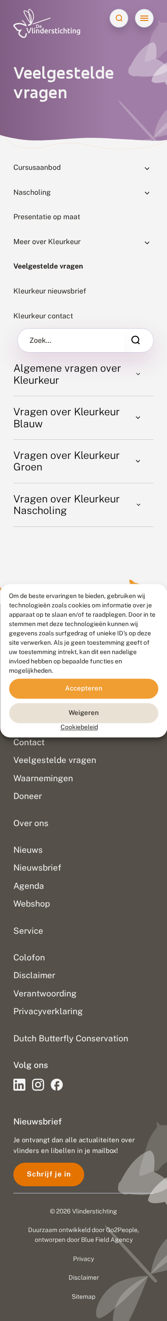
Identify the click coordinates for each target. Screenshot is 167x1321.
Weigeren (84, 712)
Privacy (83, 1258)
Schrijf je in (49, 1174)
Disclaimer (84, 1277)
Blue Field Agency (107, 1239)
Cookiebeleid (79, 727)
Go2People (122, 1229)
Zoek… (40, 341)
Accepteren (83, 688)
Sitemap (83, 1296)
